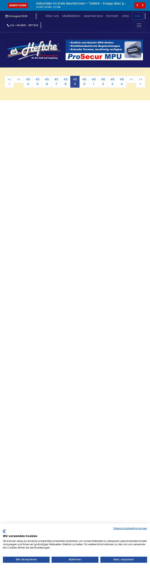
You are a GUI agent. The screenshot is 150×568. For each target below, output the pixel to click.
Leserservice (93, 16)
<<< (9, 81)
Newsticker (17, 5)
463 (112, 81)
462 (103, 81)
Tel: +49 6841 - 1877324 (24, 25)
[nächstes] (142, 5)
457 (56, 81)
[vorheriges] (137, 5)
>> (131, 79)
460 (84, 81)
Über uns (52, 16)
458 (65, 81)
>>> (140, 81)
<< (19, 79)
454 (28, 81)
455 (37, 81)
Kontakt (112, 16)
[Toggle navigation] (139, 25)
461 (94, 81)
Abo (138, 16)
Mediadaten (71, 16)
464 (122, 81)
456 (47, 81)
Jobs (125, 16)
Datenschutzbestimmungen (130, 528)
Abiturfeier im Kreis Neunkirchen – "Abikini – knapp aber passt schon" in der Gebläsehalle (81, 5)
